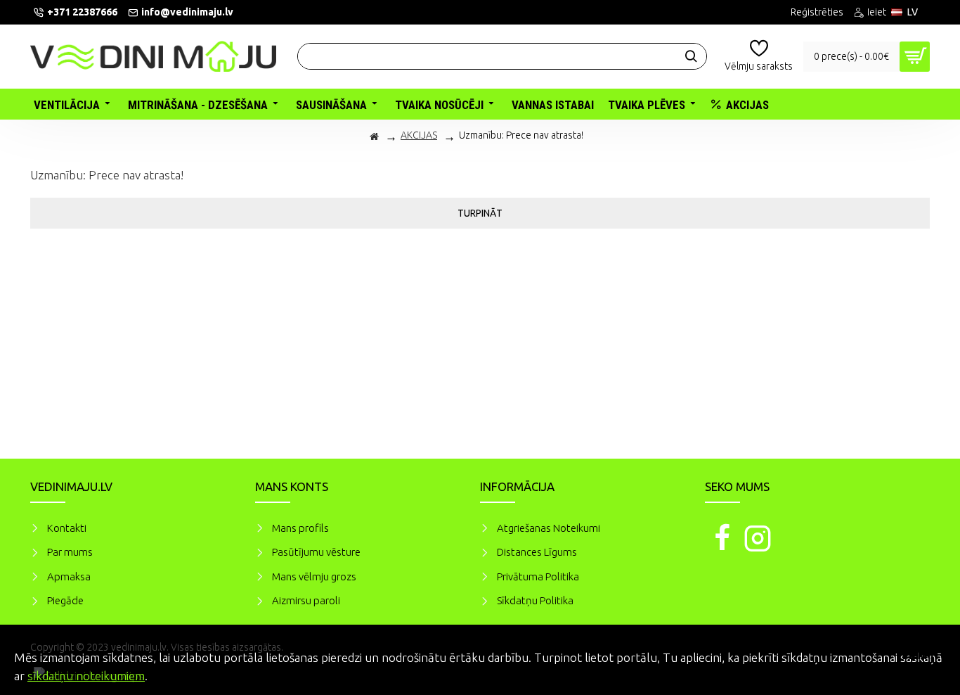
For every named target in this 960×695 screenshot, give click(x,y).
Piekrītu (924, 655)
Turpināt (480, 213)
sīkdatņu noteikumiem (86, 675)
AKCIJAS (419, 135)
